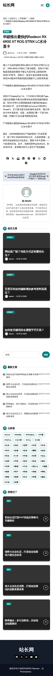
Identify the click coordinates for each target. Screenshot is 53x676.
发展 (16, 450)
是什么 (35, 466)
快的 (32, 57)
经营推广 (7, 32)
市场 (25, 456)
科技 (25, 472)
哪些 (34, 450)
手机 (16, 461)
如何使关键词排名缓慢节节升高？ (24, 330)
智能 (45, 466)
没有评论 (32, 53)
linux (8, 435)
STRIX (21, 57)
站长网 (8, 4)
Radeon (14, 57)
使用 (25, 445)
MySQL (19, 435)
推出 (37, 57)
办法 (43, 445)
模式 (8, 501)
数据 (16, 466)
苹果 (34, 477)
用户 (16, 472)
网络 (7, 477)
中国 (41, 435)
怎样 (7, 461)
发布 (25, 450)
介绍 (38, 440)
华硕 (27, 57)
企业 (7, 445)
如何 (43, 450)
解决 (43, 477)
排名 (34, 461)
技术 (25, 461)
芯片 (25, 477)
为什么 (8, 440)
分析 (34, 445)
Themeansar (25, 671)
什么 (29, 440)
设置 (16, 482)
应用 (34, 456)
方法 (25, 466)
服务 (7, 472)
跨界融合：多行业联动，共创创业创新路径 (22, 405)
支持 (7, 466)
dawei (28, 200)
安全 (7, 456)
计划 (7, 482)
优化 (16, 445)
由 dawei (11, 53)
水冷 (42, 57)
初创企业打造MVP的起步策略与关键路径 (22, 375)
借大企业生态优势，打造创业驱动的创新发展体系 (22, 395)
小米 (16, 456)
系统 (34, 472)
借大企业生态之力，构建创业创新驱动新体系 (22, 414)
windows (30, 435)
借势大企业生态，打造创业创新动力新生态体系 (22, 385)
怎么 (43, 456)
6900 (7, 57)
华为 (7, 450)
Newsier (36, 668)
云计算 (19, 440)
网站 (43, 472)
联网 (16, 477)
